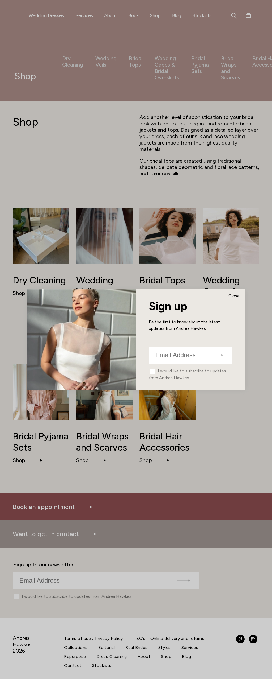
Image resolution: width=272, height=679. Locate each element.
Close (234, 295)
